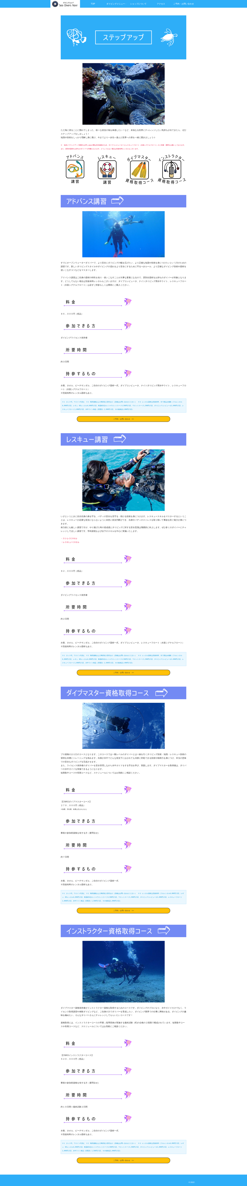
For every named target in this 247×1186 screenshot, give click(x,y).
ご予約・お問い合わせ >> (123, 419)
